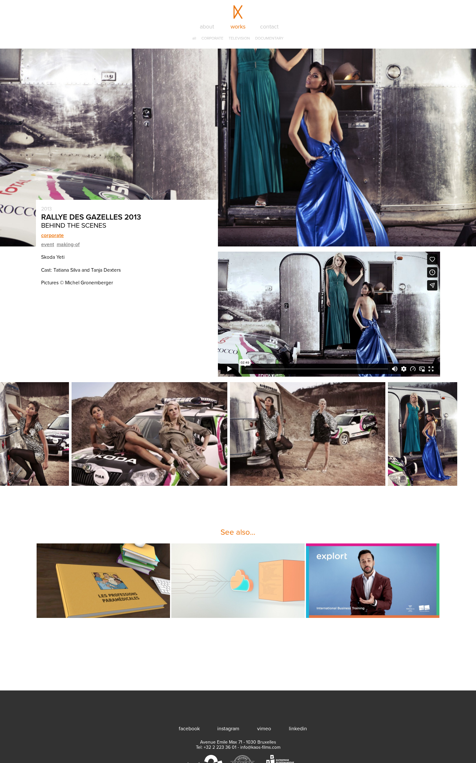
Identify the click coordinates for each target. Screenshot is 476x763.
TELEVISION (239, 38)
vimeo (264, 728)
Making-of (68, 244)
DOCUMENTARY (269, 38)
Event (47, 244)
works (238, 26)
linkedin (298, 728)
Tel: (216, 747)
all (194, 38)
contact (269, 26)
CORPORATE (212, 38)
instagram (228, 728)
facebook (189, 728)
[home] (238, 707)
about (207, 26)
